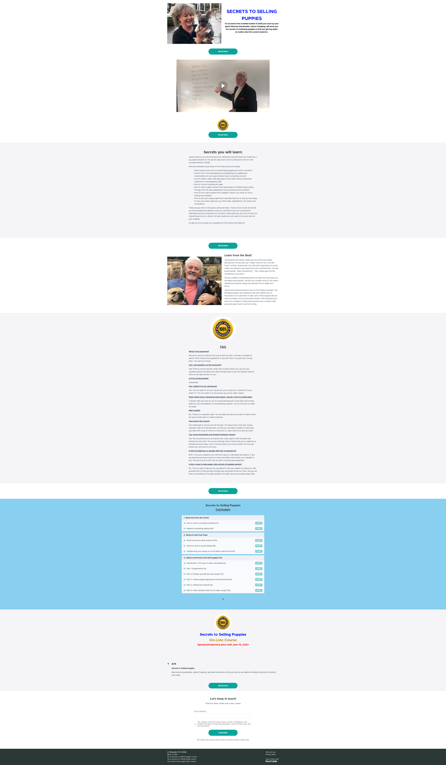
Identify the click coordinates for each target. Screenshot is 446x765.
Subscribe (223, 733)
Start (258, 523)
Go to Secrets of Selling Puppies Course (182, 757)
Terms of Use (270, 752)
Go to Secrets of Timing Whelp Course (181, 759)
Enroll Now (223, 51)
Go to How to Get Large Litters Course (181, 761)
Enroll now (223, 686)
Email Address (200, 711)
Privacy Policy (271, 754)
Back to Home (172, 754)
